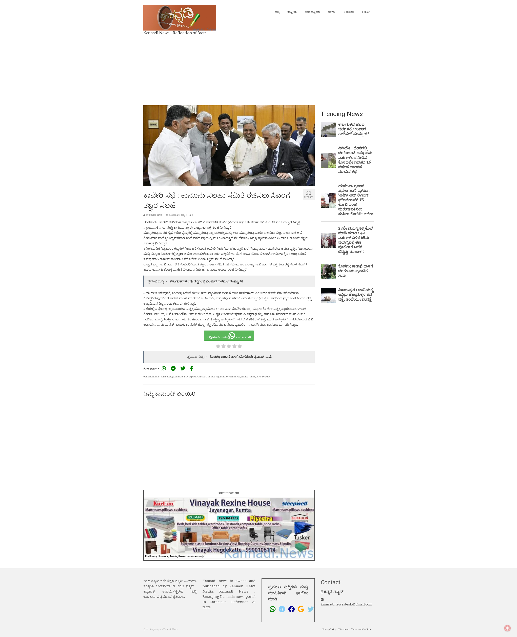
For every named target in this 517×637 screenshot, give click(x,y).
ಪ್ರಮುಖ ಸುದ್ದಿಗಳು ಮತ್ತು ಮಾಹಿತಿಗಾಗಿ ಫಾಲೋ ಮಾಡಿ (288, 592)
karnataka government (172, 377)
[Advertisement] (258, 69)
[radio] (218, 347)
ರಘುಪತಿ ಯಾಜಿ (155, 215)
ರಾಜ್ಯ (183, 215)
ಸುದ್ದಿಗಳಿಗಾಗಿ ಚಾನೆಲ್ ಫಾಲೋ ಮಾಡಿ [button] (228, 337)
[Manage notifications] (507, 628)
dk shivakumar (152, 377)
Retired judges (248, 377)
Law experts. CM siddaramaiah (199, 377)
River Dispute (263, 377)
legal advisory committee (228, 377)
